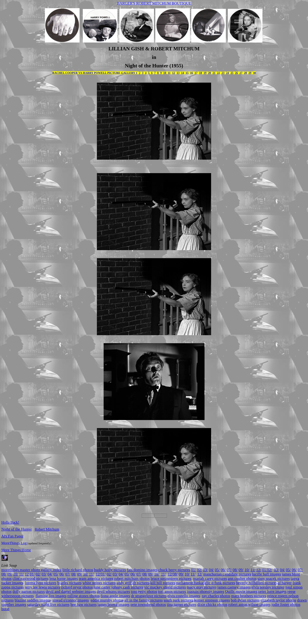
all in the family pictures (143, 600)
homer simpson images (212, 600)
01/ (193, 570)
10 (165, 72)
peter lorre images (272, 591)
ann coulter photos (242, 578)
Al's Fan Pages (12, 536)
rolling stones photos (83, 596)
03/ (205, 570)
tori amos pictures (172, 591)
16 (191, 72)
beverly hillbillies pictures (256, 583)
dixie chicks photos (212, 604)
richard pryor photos (77, 587)
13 (178, 72)
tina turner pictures (181, 604)
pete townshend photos (148, 604)
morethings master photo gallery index (31, 570)
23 (223, 72)
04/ (211, 570)
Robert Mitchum (47, 529)
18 (200, 72)
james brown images (113, 604)
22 (218, 72)
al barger (285, 583)
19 (205, 72)
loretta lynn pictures (40, 583)
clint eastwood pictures (30, 578)
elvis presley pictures (268, 587)
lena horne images (63, 578)
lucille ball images (266, 574)
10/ (246, 570)
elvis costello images (183, 596)
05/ (217, 570)
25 (232, 72)
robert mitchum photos (132, 578)
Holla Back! (10, 522)
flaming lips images (51, 596)
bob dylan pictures (245, 600)
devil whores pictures (113, 591)
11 (169, 72)
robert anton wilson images (249, 604)
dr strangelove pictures (149, 596)
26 (236, 72)
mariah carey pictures (210, 578)
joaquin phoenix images (205, 591)
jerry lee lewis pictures (42, 587)
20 (209, 72)
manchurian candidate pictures (227, 574)
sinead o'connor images (70, 600)
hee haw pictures (83, 604)
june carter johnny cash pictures (118, 587)
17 (196, 72)
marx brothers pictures (248, 596)
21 (214, 72)
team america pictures (96, 578)
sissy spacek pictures (273, 578)
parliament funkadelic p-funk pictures (205, 583)
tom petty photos (144, 591)
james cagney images (234, 587)
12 (173, 72)
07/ (229, 570)
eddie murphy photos (107, 600)
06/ (223, 570)
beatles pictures (69, 583)
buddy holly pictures (110, 570)
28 (245, 72)
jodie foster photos (285, 604)
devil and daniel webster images (71, 591)
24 (227, 72)
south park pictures (178, 600)
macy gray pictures (201, 587)
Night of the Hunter (16, 529)
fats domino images (142, 570)
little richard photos (77, 570)
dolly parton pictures (29, 591)
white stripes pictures (99, 583)
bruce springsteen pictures (171, 578)
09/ (241, 570)
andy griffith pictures (132, 583)
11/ (252, 570)
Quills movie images (241, 591)
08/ (235, 570)
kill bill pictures (162, 583)
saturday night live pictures (48, 604)
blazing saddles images (33, 600)
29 (249, 72)
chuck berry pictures (174, 570)
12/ (258, 570)
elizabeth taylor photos (278, 600)
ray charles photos (216, 596)
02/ (199, 570)
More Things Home (16, 550)
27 (241, 72)
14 (182, 72)
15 (187, 72)
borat (5, 609)
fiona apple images (115, 596)
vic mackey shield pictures (165, 587)
